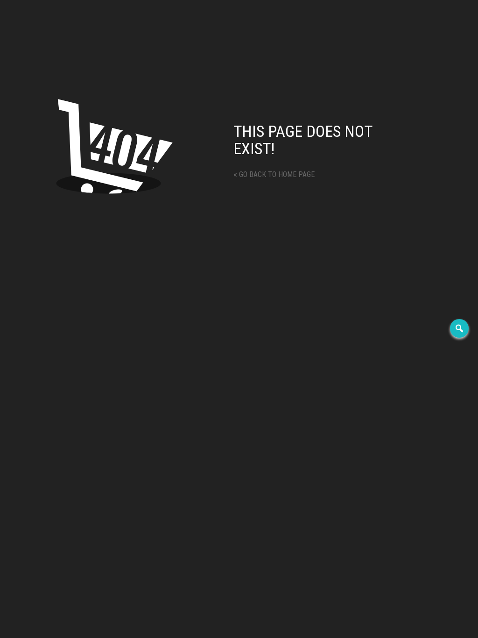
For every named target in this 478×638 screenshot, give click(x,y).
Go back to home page (274, 174)
